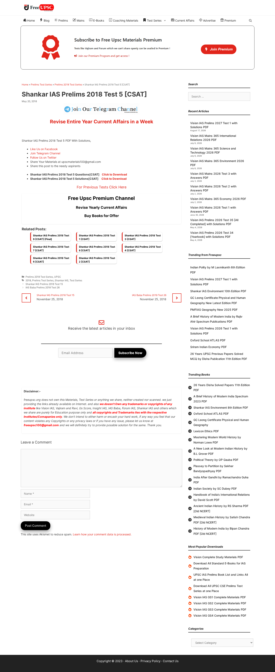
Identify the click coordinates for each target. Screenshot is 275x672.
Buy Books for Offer (101, 216)
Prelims (63, 20)
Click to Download (114, 174)
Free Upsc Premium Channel (101, 198)
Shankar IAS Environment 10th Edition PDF (218, 291)
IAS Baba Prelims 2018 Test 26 (43, 287)
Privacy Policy (150, 661)
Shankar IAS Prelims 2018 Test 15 (44, 284)
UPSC (57, 276)
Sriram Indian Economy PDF (208, 347)
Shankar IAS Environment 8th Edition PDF (220, 407)
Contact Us (171, 661)
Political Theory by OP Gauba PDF (215, 459)
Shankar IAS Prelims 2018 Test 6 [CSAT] (51, 260)
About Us (131, 661)
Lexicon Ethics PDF (206, 431)
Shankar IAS (61, 280)
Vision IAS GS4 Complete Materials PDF (219, 615)
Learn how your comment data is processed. (102, 534)
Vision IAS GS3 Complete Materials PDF (219, 609)
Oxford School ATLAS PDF (207, 340)
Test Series (153, 20)
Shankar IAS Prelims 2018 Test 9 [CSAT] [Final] (51, 237)
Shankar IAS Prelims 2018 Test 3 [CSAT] (143, 237)
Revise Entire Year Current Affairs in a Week (101, 122)
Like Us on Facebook (44, 149)
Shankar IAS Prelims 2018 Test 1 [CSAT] (97, 237)
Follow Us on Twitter (43, 157)
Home (30, 20)
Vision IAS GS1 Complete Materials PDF (219, 597)
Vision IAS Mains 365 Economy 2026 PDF (218, 198)
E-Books (98, 20)
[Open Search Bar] (250, 21)
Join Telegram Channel (45, 153)
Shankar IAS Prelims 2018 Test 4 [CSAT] (143, 248)
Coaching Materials (125, 20)
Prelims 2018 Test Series (68, 84)
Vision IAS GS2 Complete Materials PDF (219, 603)
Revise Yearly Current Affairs (101, 207)
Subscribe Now (130, 353)
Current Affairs (184, 20)
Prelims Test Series (41, 84)
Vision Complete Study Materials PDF (218, 557)
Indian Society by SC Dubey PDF (215, 488)
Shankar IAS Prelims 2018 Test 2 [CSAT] (97, 260)
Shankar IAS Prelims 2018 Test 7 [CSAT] (51, 248)
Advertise (209, 20)
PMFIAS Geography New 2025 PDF (214, 309)
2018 (28, 280)
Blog (46, 20)
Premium (230, 20)
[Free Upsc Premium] (137, 47)
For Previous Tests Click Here (101, 187)
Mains (80, 20)
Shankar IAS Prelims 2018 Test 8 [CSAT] (97, 248)
